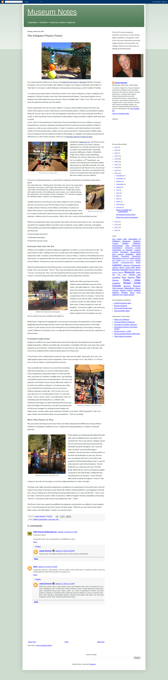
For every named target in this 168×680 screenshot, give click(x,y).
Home (67, 642)
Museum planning (117, 272)
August (118, 187)
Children (125, 243)
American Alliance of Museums (124, 322)
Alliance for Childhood (121, 319)
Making (138, 267)
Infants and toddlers (128, 260)
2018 (116, 162)
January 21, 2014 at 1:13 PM (64, 584)
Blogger (93, 664)
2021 (116, 153)
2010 (116, 230)
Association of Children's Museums (126, 240)
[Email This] (61, 516)
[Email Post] (56, 516)
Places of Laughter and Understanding (123, 210)
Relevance (127, 286)
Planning (131, 277)
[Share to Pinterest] (70, 516)
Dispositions (124, 252)
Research (137, 286)
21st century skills (119, 239)
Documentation (135, 252)
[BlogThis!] (63, 516)
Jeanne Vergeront (45, 551)
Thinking (124, 292)
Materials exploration (120, 270)
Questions (116, 283)
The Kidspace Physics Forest (125, 214)
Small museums (117, 288)
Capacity (115, 243)
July (117, 190)
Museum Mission (135, 270)
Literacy (121, 267)
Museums (129, 272)
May (117, 196)
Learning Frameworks (132, 265)
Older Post (100, 642)
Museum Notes (52, 12)
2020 (116, 156)
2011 (116, 227)
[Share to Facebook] (68, 516)
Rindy (35, 567)
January (119, 207)
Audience (137, 241)
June (118, 193)
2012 (116, 225)
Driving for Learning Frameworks (127, 217)
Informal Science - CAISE (122, 331)
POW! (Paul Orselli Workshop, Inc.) (45, 532)
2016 (116, 167)
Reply (35, 542)
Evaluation (130, 254)
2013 (116, 222)
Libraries (115, 267)
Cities (127, 246)
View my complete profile (120, 113)
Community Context (133, 248)
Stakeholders (129, 288)
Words (121, 294)
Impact (118, 260)
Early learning (117, 254)
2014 (116, 173)
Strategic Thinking (126, 290)
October (119, 181)
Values (132, 292)
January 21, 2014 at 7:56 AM (47, 567)
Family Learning (135, 258)
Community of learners (122, 250)
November (120, 179)
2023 (116, 147)
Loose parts (51, 519)
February (119, 204)
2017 (116, 165)
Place (124, 277)
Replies (38, 546)
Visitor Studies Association (123, 336)
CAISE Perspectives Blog (122, 303)
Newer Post (32, 642)
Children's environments (40, 519)
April (118, 199)
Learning (117, 265)
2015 (116, 170)
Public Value (132, 280)
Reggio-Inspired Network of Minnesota (127, 334)
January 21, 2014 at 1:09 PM (64, 551)
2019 (116, 159)
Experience (125, 256)
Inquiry (138, 262)
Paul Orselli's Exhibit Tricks (123, 308)
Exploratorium (125, 258)
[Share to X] (65, 516)
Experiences (136, 256)
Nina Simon (122, 274)
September (120, 184)
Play (57, 519)
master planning (128, 295)
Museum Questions (120, 306)
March (118, 202)
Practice (115, 280)
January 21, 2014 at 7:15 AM (67, 532)
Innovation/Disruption (127, 262)
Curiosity (115, 252)
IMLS (113, 260)
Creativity (137, 250)
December (120, 176)
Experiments (116, 258)
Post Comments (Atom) (44, 645)
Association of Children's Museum (125, 324)
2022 (116, 150)
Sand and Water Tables (122, 311)
